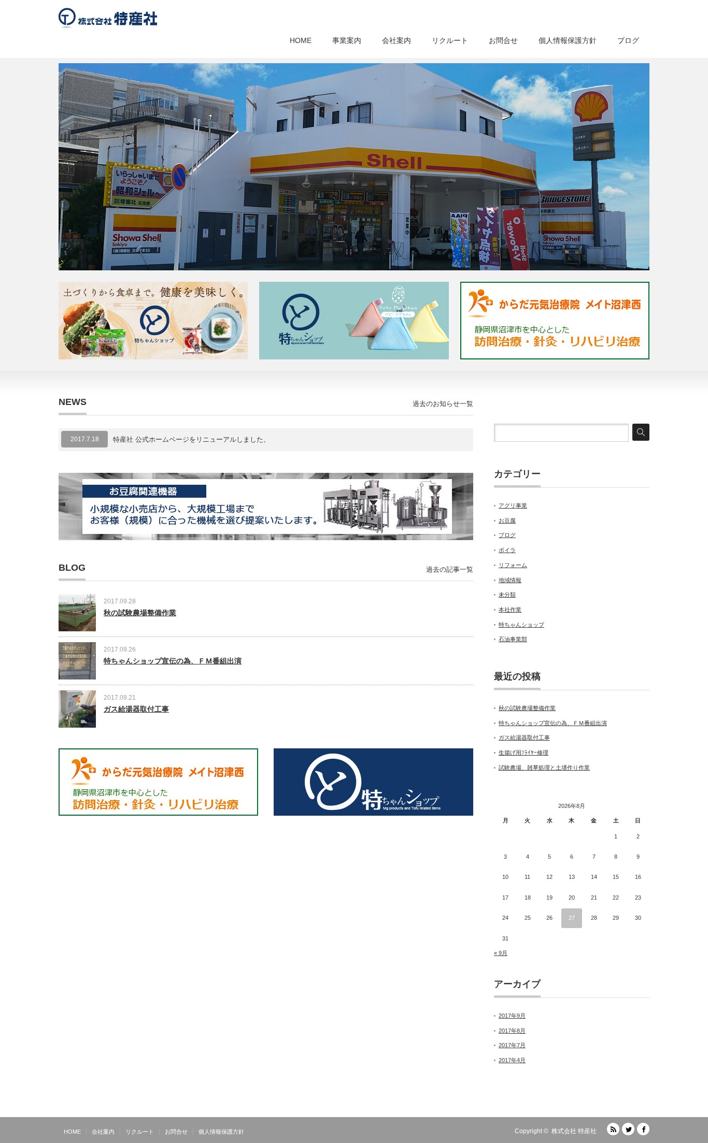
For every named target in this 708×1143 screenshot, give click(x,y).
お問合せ (503, 40)
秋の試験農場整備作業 (140, 613)
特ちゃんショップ (521, 624)
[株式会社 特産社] (108, 15)
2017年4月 (512, 1060)
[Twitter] (628, 1129)
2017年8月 (512, 1031)
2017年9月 (512, 1015)
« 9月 (500, 953)
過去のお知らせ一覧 (443, 404)
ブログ (628, 40)
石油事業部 (513, 639)
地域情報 (510, 580)
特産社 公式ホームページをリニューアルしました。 (191, 439)
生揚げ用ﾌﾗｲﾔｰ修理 (523, 752)
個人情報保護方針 (568, 40)
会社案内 (396, 40)
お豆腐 (507, 520)
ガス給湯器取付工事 (136, 709)
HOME (300, 40)
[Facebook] (643, 1129)
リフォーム (513, 565)
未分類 (507, 594)
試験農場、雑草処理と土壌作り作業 (544, 767)
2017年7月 (512, 1045)
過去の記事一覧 (449, 569)
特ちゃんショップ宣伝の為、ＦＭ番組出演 (173, 661)
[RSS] (613, 1129)
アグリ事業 (513, 505)
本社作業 (510, 609)
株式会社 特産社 (574, 1131)
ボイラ (507, 550)
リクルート (450, 40)
